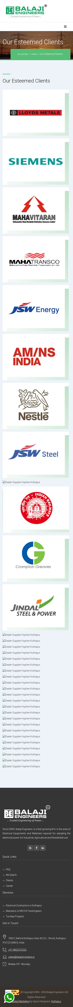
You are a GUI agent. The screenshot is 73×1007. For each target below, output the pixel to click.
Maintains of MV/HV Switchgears (24, 911)
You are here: (22, 54)
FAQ (8, 869)
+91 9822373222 (17, 949)
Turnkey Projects (15, 916)
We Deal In (11, 875)
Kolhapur (56, 1001)
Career (9, 885)
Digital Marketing (20, 1001)
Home (34, 54)
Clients (9, 880)
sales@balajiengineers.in (21, 957)
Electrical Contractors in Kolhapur (24, 905)
